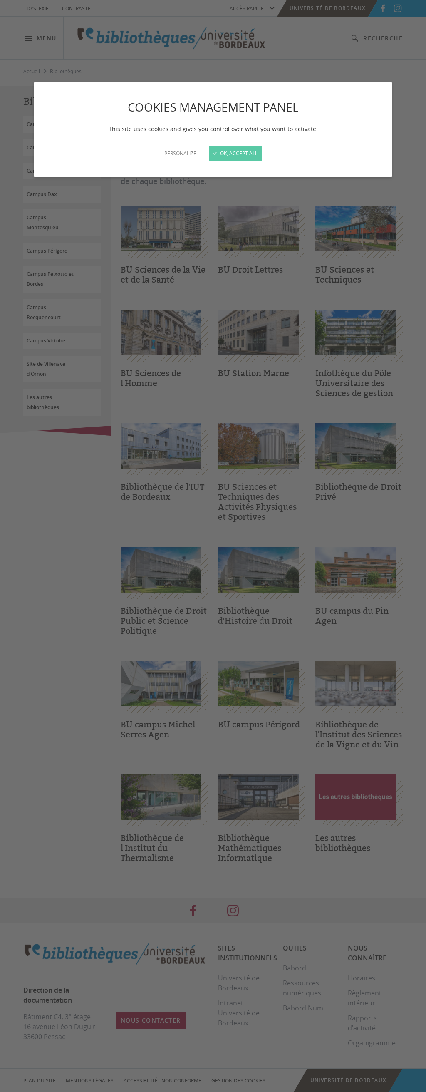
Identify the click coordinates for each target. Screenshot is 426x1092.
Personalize (180, 153)
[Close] (213, 546)
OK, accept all (238, 153)
